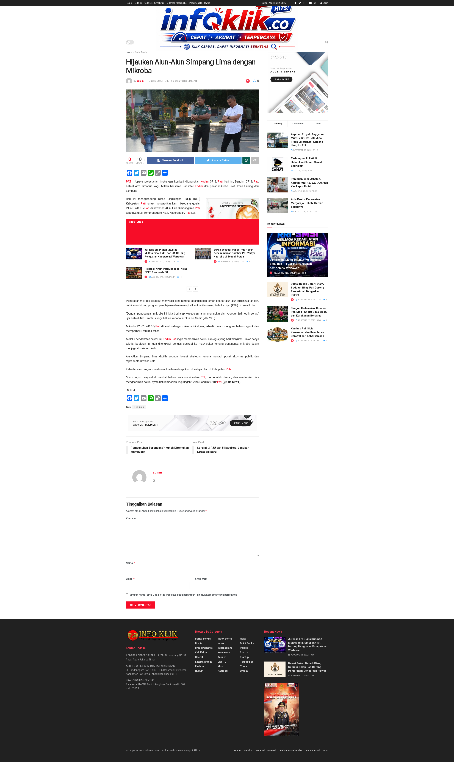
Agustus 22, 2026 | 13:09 (163, 261)
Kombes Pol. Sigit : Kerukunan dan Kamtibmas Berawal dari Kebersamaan (307, 332)
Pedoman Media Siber (176, 3)
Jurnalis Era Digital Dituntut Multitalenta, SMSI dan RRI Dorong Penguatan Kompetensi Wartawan (165, 253)
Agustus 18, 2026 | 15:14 (163, 277)
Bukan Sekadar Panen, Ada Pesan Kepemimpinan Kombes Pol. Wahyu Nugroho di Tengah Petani (234, 253)
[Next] (195, 289)
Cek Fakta (201, 652)
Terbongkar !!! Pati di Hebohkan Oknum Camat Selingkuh (306, 162)
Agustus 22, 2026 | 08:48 (309, 320)
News (243, 638)
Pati (220, 181)
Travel (244, 666)
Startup (244, 657)
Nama (130, 563)
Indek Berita (225, 638)
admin (140, 81)
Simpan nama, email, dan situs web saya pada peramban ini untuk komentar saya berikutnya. (183, 594)
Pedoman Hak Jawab (199, 3)
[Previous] (189, 289)
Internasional (225, 647)
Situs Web (201, 578)
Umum (244, 670)
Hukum (199, 670)
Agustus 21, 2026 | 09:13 (309, 341)
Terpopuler (246, 661)
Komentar (133, 518)
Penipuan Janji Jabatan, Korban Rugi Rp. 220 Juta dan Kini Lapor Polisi (309, 182)
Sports (244, 652)
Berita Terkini (141, 52)
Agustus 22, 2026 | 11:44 (309, 300)
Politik (244, 647)
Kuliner (222, 657)
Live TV (222, 661)
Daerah (193, 81)
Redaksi (138, 3)
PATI (129, 181)
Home (129, 3)
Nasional (223, 670)
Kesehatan (224, 652)
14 (180, 277)
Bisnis (198, 643)
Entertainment (203, 661)
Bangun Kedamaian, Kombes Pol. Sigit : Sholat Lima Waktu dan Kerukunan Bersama (309, 312)
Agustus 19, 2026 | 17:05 (232, 261)
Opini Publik (247, 643)
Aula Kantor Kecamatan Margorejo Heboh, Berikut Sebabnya (307, 203)
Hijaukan (139, 407)
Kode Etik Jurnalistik (154, 3)
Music (221, 666)
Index (221, 643)
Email (130, 578)
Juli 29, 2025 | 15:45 (159, 81)
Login (325, 3)
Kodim (205, 181)
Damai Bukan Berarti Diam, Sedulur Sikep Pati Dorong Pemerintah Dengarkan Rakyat (307, 667)
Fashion (199, 666)
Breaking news (204, 647)
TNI (203, 377)
